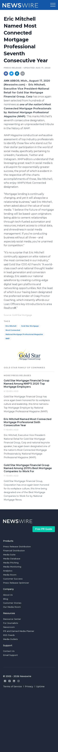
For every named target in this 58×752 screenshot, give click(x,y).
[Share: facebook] (6, 73)
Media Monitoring (12, 566)
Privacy (29, 686)
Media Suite (9, 554)
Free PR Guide (43, 529)
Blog (5, 599)
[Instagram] (18, 681)
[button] (53, 5)
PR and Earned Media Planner (18, 631)
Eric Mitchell (11, 326)
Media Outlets (10, 639)
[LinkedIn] (14, 681)
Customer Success (13, 578)
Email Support (10, 655)
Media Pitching (11, 562)
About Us (8, 595)
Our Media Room (12, 607)
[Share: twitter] (11, 73)
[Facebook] (5, 681)
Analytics (7, 570)
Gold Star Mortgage (30, 326)
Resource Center (12, 619)
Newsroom (9, 627)
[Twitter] (10, 681)
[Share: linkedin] (17, 73)
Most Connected (13, 330)
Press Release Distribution (17, 546)
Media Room (9, 574)
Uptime (40, 686)
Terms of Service (12, 686)
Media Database (11, 558)
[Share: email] (23, 73)
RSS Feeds (9, 635)
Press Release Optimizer (16, 582)
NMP (8, 339)
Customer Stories (12, 603)
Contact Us (9, 651)
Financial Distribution (14, 550)
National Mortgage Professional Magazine (24, 334)
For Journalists (10, 623)
